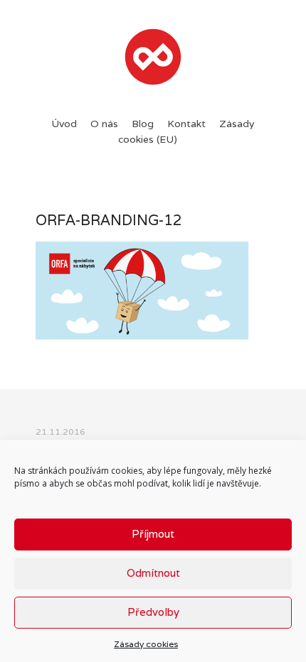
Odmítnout (153, 573)
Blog (143, 123)
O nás (104, 123)
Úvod (64, 123)
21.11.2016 (60, 431)
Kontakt (186, 123)
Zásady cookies (146, 644)
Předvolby (153, 612)
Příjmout (153, 534)
